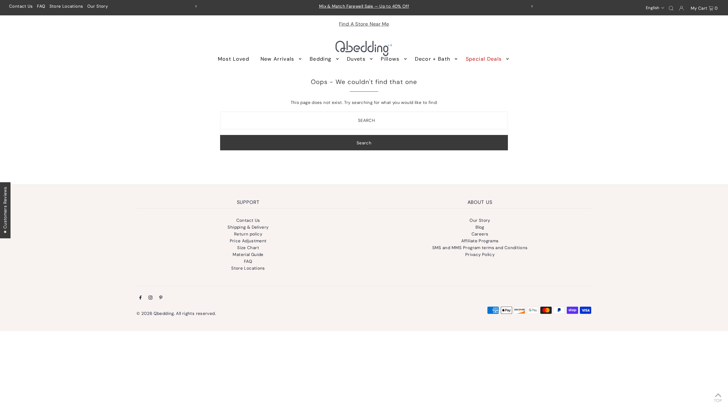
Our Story (97, 6)
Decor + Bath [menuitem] (432, 59)
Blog (479, 227)
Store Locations (66, 6)
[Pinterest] (160, 298)
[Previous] (196, 6)
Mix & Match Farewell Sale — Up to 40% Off (364, 6)
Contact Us (21, 6)
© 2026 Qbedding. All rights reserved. (176, 313)
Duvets (356, 59)
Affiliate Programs (480, 241)
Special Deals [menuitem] (484, 59)
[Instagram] (150, 298)
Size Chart (248, 248)
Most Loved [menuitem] (233, 59)
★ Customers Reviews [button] (5, 210)
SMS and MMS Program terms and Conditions (480, 248)
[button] (655, 8)
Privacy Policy (480, 254)
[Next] (532, 6)
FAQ (41, 6)
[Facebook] (140, 298)
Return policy (248, 234)
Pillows (390, 59)
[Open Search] (671, 8)
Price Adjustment (248, 241)
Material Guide (248, 254)
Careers (480, 234)
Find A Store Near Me (364, 24)
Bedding (320, 59)
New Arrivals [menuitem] (277, 59)
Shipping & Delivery (248, 227)
